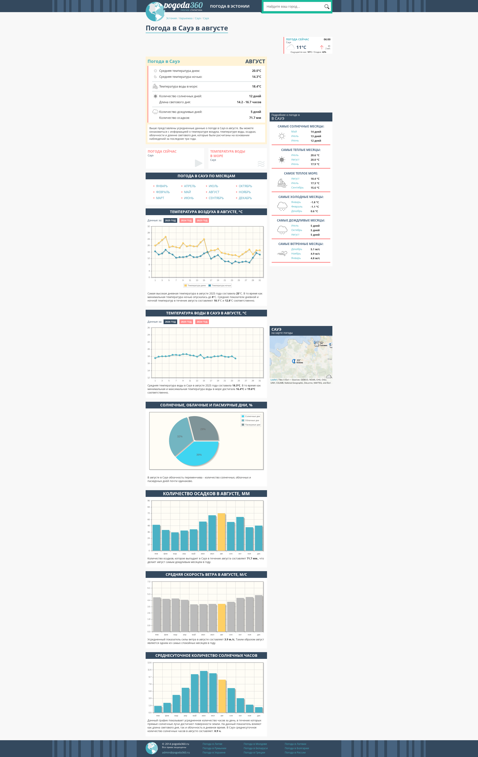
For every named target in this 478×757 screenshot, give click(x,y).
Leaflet (274, 379)
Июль (295, 136)
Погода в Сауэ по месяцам (206, 175)
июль (213, 186)
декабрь (245, 198)
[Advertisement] (214, 45)
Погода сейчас (297, 39)
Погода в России (295, 752)
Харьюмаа (186, 18)
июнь (189, 198)
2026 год (170, 321)
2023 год (202, 220)
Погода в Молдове (255, 744)
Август (295, 159)
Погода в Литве (212, 744)
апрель (190, 186)
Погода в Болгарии (297, 748)
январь (162, 186)
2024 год (186, 220)
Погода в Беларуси (256, 748)
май (187, 192)
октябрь (245, 186)
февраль (163, 192)
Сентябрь (297, 187)
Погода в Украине (214, 752)
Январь (296, 202)
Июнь (295, 140)
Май (294, 131)
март (160, 198)
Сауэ (198, 18)
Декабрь (296, 211)
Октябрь (296, 230)
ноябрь (245, 192)
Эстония (171, 18)
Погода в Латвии (295, 744)
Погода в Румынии (214, 748)
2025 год (170, 220)
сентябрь (216, 198)
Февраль (296, 206)
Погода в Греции (254, 752)
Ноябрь (296, 253)
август (214, 192)
